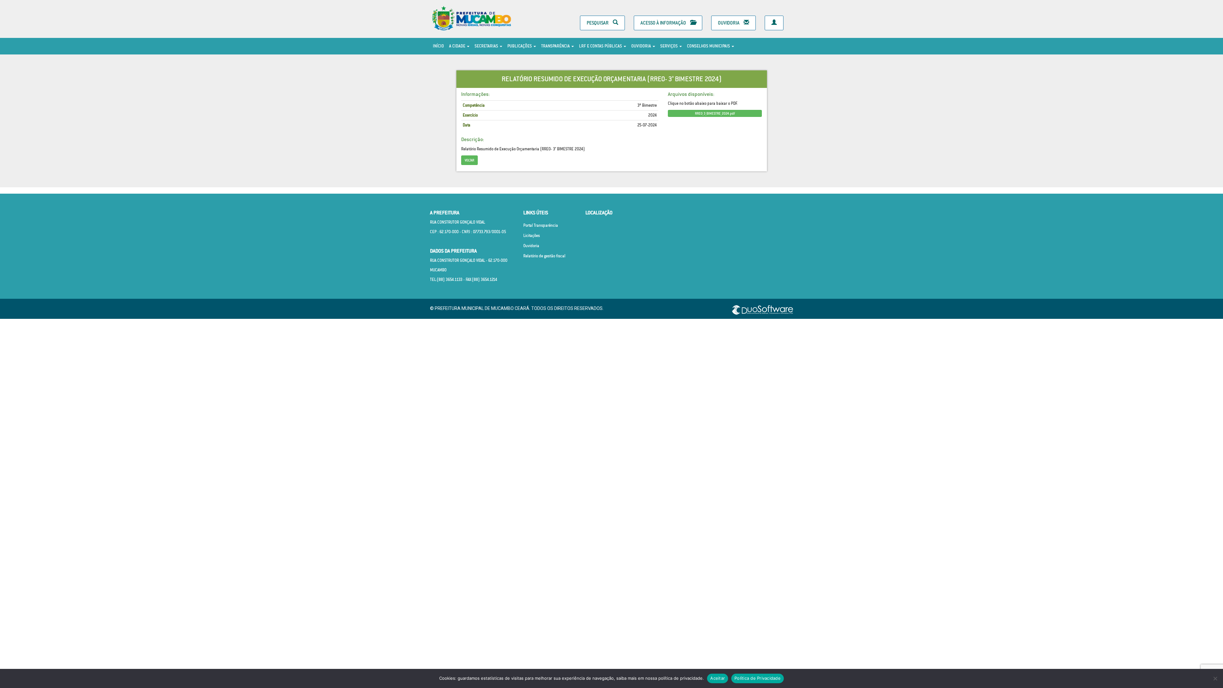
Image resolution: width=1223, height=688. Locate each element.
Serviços (669, 46)
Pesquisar (598, 23)
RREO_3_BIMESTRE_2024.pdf (715, 113)
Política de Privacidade (757, 678)
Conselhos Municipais (709, 46)
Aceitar (717, 678)
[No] (1215, 678)
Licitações (531, 235)
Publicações (520, 46)
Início (438, 46)
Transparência (556, 46)
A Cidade (457, 46)
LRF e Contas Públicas (601, 46)
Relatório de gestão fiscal (544, 256)
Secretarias (487, 46)
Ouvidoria (729, 23)
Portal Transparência (540, 225)
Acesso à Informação (663, 23)
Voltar (469, 160)
